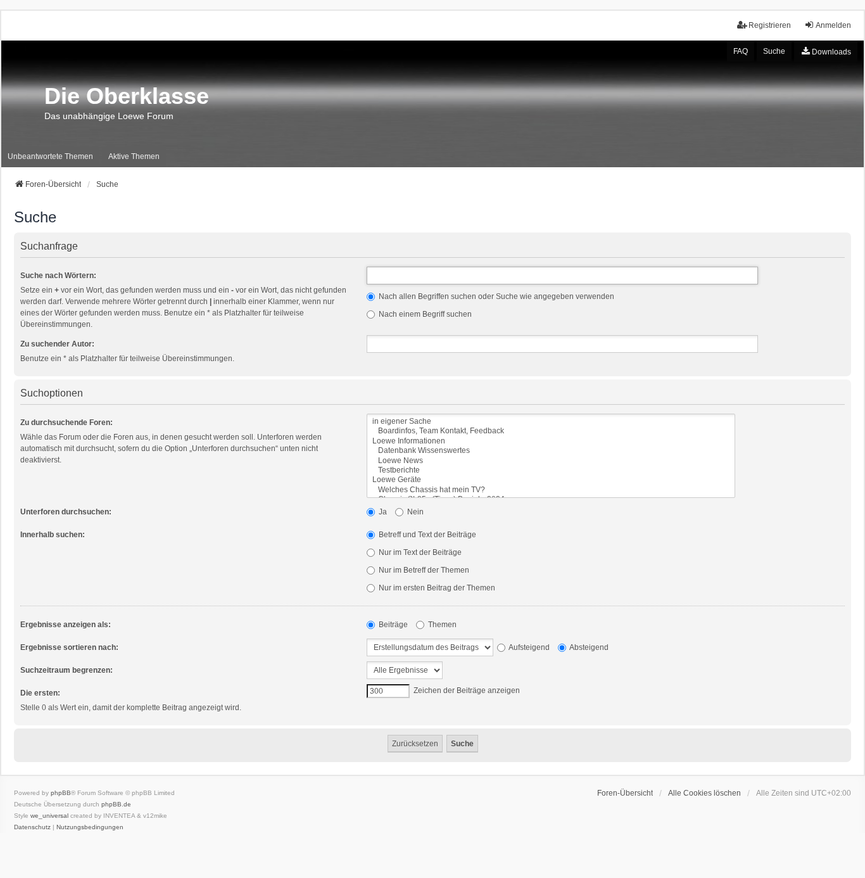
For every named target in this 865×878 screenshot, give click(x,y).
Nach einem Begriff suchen (424, 314)
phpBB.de (116, 804)
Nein (414, 511)
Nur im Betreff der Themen (423, 570)
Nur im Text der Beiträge (419, 552)
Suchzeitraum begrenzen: (66, 670)
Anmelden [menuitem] (833, 25)
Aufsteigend (528, 647)
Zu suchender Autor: (57, 344)
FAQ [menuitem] (740, 51)
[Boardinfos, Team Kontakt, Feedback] (551, 431)
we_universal (49, 815)
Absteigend (588, 647)
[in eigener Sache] (551, 421)
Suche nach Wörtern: (58, 275)
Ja (382, 511)
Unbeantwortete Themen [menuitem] (50, 156)
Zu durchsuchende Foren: (66, 422)
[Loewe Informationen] (551, 441)
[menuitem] (825, 51)
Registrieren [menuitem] (769, 25)
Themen (441, 624)
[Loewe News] (551, 461)
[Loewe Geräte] (551, 480)
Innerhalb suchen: (52, 534)
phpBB (61, 792)
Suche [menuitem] (774, 51)
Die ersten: (40, 693)
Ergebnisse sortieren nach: (69, 647)
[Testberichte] (551, 470)
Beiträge (392, 624)
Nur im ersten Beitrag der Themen (436, 587)
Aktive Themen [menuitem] (134, 156)
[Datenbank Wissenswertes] (551, 450)
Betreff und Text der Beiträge (426, 534)
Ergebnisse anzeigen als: (65, 624)
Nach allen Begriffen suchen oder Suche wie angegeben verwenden (495, 296)
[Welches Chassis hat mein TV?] (551, 490)
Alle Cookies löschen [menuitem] (704, 793)
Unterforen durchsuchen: (65, 511)
